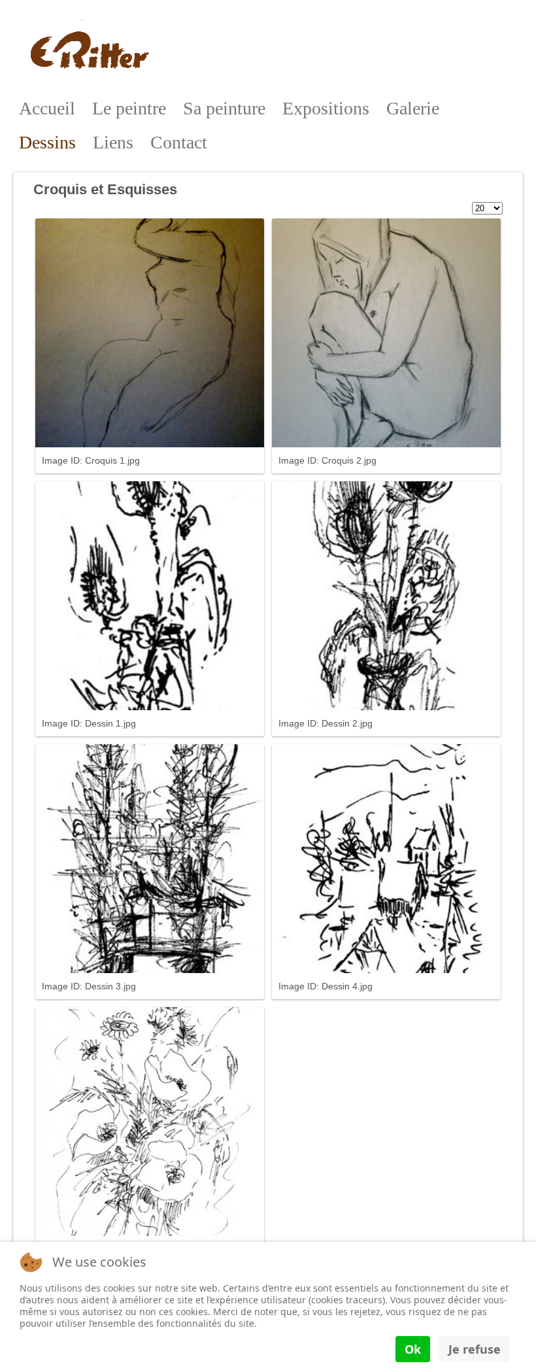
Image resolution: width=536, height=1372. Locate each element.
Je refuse (474, 1349)
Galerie (412, 108)
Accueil (47, 108)
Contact (178, 142)
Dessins (47, 142)
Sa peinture (224, 108)
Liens (113, 142)
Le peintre (129, 108)
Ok (413, 1349)
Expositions (325, 108)
